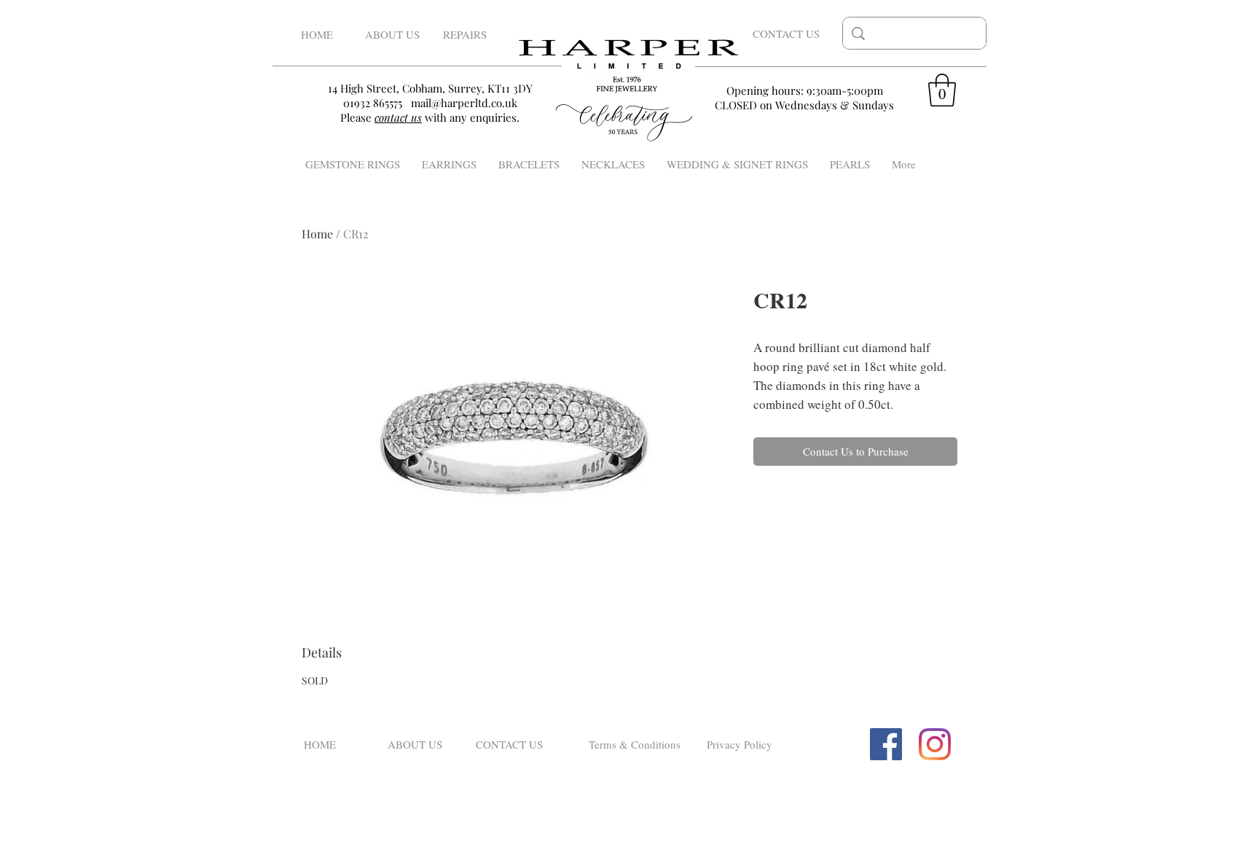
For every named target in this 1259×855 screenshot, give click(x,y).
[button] (942, 90)
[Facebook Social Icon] (886, 744)
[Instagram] (935, 744)
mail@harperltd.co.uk (464, 102)
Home (317, 233)
